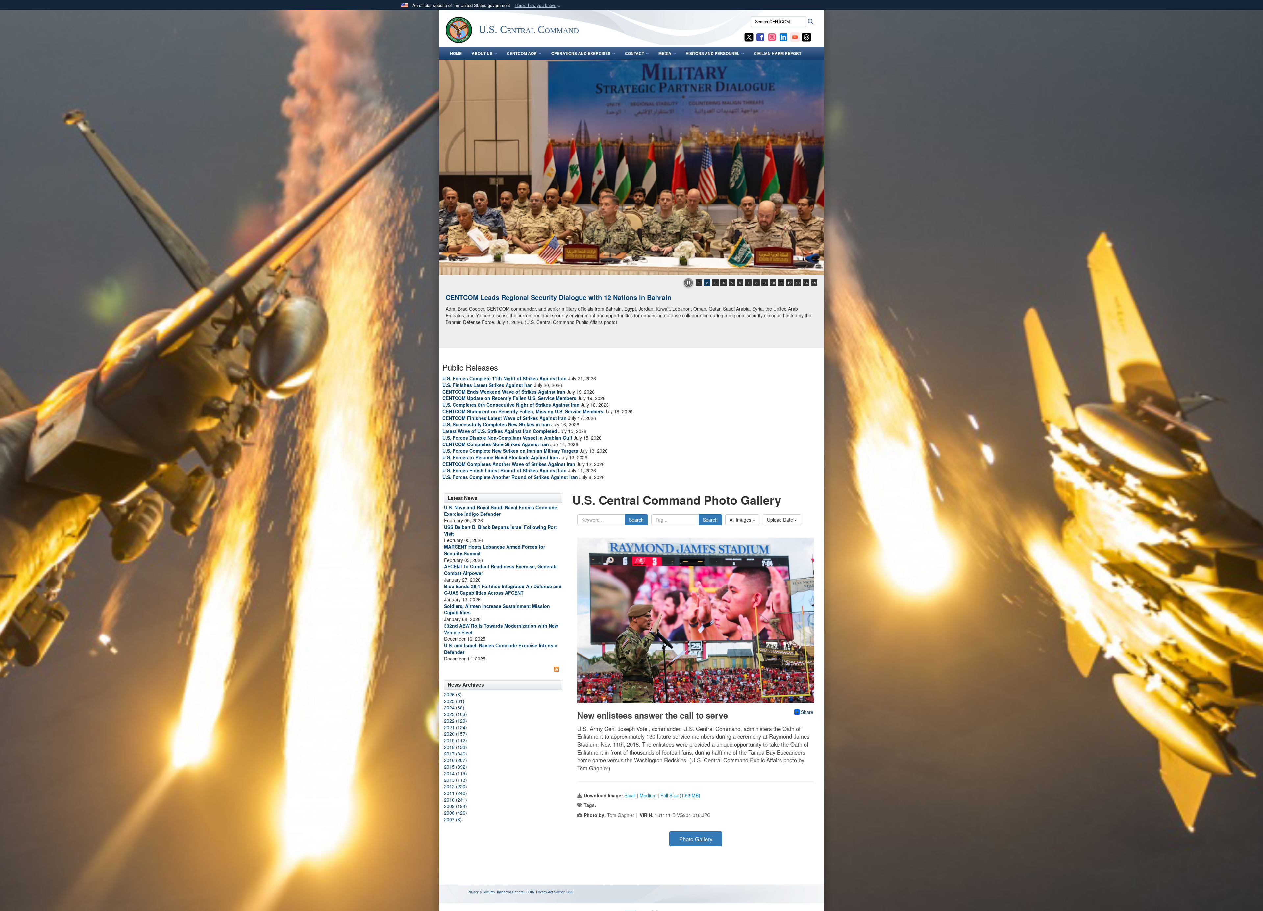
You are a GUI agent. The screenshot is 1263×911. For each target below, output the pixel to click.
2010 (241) (455, 799)
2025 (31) (454, 701)
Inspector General (510, 892)
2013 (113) (455, 780)
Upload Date (780, 519)
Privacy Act (544, 892)
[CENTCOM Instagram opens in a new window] (772, 36)
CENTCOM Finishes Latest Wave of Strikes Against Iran (504, 418)
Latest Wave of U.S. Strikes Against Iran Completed (499, 431)
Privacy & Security (481, 892)
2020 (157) (455, 734)
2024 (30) (454, 707)
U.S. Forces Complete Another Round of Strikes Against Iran (510, 477)
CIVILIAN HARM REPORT (777, 53)
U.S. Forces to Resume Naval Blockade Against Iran (500, 457)
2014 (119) (455, 773)
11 (781, 282)
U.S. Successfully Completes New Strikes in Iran (496, 424)
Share (807, 712)
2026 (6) (453, 694)
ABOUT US (482, 53)
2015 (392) (455, 766)
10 (773, 282)
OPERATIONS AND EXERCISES (580, 53)
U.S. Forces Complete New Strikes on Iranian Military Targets (510, 450)
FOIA (530, 892)
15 (814, 282)
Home (456, 53)
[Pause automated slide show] (688, 282)
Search (636, 519)
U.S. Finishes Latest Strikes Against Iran (487, 385)
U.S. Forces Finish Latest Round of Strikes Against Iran (504, 470)
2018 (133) (455, 747)
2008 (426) (455, 812)
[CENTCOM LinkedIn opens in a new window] (783, 36)
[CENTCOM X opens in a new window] (749, 36)
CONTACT (634, 53)
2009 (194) (455, 806)
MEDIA (664, 53)
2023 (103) (455, 714)
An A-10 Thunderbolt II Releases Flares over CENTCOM (532, 297)
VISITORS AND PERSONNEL (712, 53)
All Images (741, 519)
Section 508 (563, 892)
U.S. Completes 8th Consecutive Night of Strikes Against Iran (511, 404)
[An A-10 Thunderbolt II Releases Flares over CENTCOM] (631, 167)
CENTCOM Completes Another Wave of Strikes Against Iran (508, 464)
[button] (538, 5)
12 (789, 282)
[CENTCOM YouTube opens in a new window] (795, 36)
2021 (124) (455, 727)
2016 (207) (455, 760)
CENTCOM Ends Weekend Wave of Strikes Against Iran (503, 391)
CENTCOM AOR (522, 53)
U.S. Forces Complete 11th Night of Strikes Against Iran (504, 378)
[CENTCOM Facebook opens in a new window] (760, 36)
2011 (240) (455, 793)
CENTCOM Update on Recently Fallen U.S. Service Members (509, 398)
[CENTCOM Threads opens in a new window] (806, 36)
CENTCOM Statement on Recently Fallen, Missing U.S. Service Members (522, 411)
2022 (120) (455, 720)
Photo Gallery (695, 839)
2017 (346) (455, 753)
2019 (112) (455, 740)
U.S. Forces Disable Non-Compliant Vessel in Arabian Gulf (507, 437)
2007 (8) (453, 819)
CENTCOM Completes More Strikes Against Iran (495, 444)
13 (798, 282)
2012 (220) (455, 786)
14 (806, 282)
